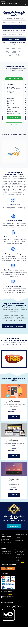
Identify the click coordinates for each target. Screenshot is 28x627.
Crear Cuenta (14, 117)
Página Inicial (14, 479)
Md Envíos (19, 562)
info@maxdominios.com (8, 596)
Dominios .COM (18, 537)
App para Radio (18, 557)
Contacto (3, 540)
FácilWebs (17, 560)
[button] (11, 124)
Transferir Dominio (19, 540)
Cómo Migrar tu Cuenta (20, 552)
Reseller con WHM (19, 554)
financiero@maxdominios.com (9, 597)
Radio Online (18, 556)
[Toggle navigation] (25, 4)
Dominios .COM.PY (19, 538)
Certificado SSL (18, 542)
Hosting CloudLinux (19, 551)
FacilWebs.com (14, 440)
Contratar (14, 416)
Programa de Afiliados (6, 551)
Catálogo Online (19, 559)
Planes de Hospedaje (20, 549)
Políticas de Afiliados (6, 553)
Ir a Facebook (14, 526)
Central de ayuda (5, 539)
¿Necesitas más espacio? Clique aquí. (14, 134)
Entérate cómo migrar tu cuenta (14, 326)
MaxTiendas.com (14, 401)
